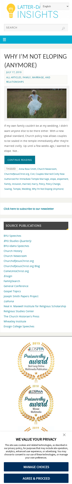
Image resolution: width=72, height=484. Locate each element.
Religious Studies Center (19, 311)
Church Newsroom (46, 169)
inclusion (16, 183)
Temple (17, 188)
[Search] (63, 28)
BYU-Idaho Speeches (16, 246)
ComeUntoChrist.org (16, 271)
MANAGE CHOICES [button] (36, 467)
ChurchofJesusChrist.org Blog (22, 266)
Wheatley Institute (15, 321)
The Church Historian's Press (21, 316)
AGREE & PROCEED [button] (36, 478)
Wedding (26, 188)
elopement (62, 179)
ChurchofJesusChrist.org (16, 174)
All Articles (13, 77)
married (26, 183)
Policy (42, 183)
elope (53, 179)
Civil (32, 174)
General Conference (16, 286)
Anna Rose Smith (27, 169)
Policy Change (53, 183)
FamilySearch (12, 281)
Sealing (8, 188)
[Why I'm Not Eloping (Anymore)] (36, 103)
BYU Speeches (12, 235)
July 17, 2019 (14, 72)
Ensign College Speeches (19, 326)
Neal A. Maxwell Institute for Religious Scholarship (35, 306)
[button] (64, 435)
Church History (13, 251)
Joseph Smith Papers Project (21, 296)
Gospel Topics (12, 291)
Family (7, 183)
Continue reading (20, 159)
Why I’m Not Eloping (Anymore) (48, 188)
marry (35, 183)
